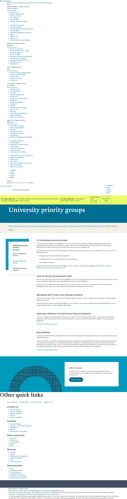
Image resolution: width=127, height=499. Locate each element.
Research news (15, 62)
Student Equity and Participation (21, 155)
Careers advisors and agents (20, 40)
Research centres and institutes (21, 56)
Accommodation (16, 462)
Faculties (13, 129)
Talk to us (13, 38)
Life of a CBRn (15, 54)
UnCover (13, 438)
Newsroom (14, 440)
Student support (15, 27)
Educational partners (17, 133)
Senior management (17, 128)
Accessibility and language (20, 190)
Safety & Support (6, 186)
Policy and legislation (17, 148)
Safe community (15, 115)
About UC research (16, 49)
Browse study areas (17, 14)
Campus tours (15, 89)
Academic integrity (16, 141)
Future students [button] (12, 6)
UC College (14, 18)
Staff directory (15, 472)
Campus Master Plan (17, 95)
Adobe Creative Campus (18, 108)
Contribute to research (18, 58)
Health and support (16, 102)
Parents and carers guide (18, 21)
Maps (12, 177)
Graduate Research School (19, 60)
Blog (11, 445)
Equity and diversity (17, 157)
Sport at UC (14, 109)
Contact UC (12, 494)
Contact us (14, 64)
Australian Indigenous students (21, 32)
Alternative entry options (59, 226)
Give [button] (8, 67)
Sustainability (15, 142)
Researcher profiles (17, 474)
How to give (14, 76)
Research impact (16, 53)
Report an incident (16, 117)
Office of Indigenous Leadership (21, 137)
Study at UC (14, 12)
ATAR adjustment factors (95, 226)
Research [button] (10, 43)
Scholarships (14, 31)
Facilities (13, 93)
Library (12, 176)
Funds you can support (18, 74)
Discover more (12, 47)
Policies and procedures (18, 478)
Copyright (20, 494)
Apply (12, 34)
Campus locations (16, 131)
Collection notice (53, 494)
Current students (36, 402)
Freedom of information (18, 476)
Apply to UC (48, 402)
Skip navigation (5, 1)
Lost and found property (18, 113)
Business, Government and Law (21, 426)
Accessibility (42, 494)
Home (10, 226)
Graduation (14, 135)
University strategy (16, 126)
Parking (12, 106)
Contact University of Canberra (21, 163)
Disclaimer (28, 494)
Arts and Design (15, 424)
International (14, 19)
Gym (11, 460)
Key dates (13, 161)
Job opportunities (16, 470)
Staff (12, 172)
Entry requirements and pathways (21, 29)
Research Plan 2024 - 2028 (19, 51)
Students (13, 170)
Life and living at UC (17, 25)
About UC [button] (10, 120)
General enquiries (16, 417)
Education (13, 428)
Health (12, 429)
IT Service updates (16, 458)
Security (13, 111)
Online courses (15, 16)
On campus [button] (11, 83)
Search (9, 183)
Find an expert (15, 442)
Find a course (11, 10)
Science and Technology (18, 431)
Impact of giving (15, 78)
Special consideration (77, 226)
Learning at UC (15, 150)
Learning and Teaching (18, 152)
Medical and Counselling (18, 456)
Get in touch (76, 380)
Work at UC (14, 159)
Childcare (13, 100)
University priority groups (19, 262)
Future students (19, 226)
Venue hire (13, 96)
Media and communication (19, 144)
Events (12, 444)
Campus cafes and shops (18, 98)
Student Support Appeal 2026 (20, 73)
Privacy (34, 494)
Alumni (12, 174)
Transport (13, 104)
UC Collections (15, 91)
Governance (14, 146)
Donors (12, 415)
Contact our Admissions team (47, 324)
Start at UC (14, 36)
